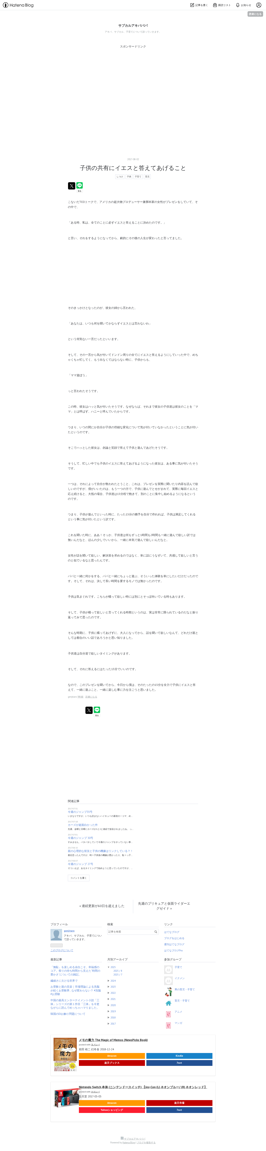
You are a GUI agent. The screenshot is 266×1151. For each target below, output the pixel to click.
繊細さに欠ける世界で (64, 980)
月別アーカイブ (117, 959)
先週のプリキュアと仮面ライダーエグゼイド (164, 905)
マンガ (178, 1023)
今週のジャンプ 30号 (80, 838)
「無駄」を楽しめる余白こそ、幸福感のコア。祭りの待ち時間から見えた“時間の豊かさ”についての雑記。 (75, 970)
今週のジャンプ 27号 (80, 864)
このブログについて (61, 950)
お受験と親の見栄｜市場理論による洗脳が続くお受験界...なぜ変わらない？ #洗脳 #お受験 (75, 990)
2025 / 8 (117, 970)
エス (120, 222)
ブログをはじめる (174, 938)
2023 (113, 986)
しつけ (120, 176)
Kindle (179, 1055)
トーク (89, 202)
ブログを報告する (146, 1142)
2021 (113, 999)
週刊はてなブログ (174, 944)
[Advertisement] (133, 74)
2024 (113, 980)
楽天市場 (179, 1102)
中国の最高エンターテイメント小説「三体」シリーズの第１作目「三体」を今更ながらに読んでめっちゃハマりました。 (74, 1003)
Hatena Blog (129, 1142)
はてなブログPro (173, 950)
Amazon (112, 1055)
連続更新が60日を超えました (101, 906)
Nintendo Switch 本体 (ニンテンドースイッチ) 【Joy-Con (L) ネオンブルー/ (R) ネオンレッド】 (143, 1087)
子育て (138, 176)
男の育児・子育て (185, 989)
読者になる (255, 13)
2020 (113, 1005)
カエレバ (95, 1091)
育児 (147, 176)
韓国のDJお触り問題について (67, 1014)
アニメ (178, 1011)
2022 (113, 992)
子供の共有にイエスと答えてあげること (133, 168)
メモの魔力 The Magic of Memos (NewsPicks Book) (113, 1040)
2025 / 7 (117, 974)
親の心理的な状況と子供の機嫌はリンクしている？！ (100, 851)
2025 (113, 967)
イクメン (180, 978)
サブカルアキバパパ (133, 25)
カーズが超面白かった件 (83, 825)
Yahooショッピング (112, 1110)
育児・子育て (182, 1000)
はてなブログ (171, 932)
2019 (113, 1011)
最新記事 (56, 959)
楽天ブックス (112, 1062)
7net (179, 1062)
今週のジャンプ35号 (80, 812)
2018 (113, 1017)
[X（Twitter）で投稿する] (71, 185)
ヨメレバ (95, 1044)
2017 (113, 1023)
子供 (129, 176)
